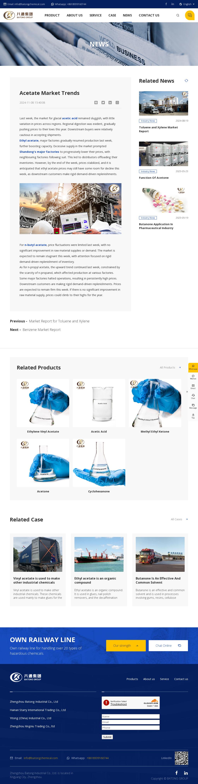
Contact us (149, 15)
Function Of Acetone (154, 177)
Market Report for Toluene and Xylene (59, 321)
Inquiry (190, 15)
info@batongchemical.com (30, 4)
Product (52, 15)
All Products (170, 367)
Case (112, 15)
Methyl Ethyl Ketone (155, 431)
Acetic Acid (99, 431)
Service (96, 15)
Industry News (148, 120)
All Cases (179, 519)
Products (132, 679)
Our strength (126, 645)
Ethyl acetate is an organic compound (95, 580)
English (189, 4)
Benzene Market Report (42, 329)
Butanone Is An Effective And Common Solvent (158, 580)
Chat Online (168, 645)
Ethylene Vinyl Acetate (43, 431)
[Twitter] (103, 102)
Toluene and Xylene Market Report (158, 129)
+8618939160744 (76, 4)
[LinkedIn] (110, 102)
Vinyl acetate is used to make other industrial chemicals (36, 580)
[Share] (117, 102)
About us (75, 15)
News (127, 15)
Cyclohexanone (99, 491)
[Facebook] (96, 102)
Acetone (43, 491)
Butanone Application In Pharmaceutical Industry (156, 226)
